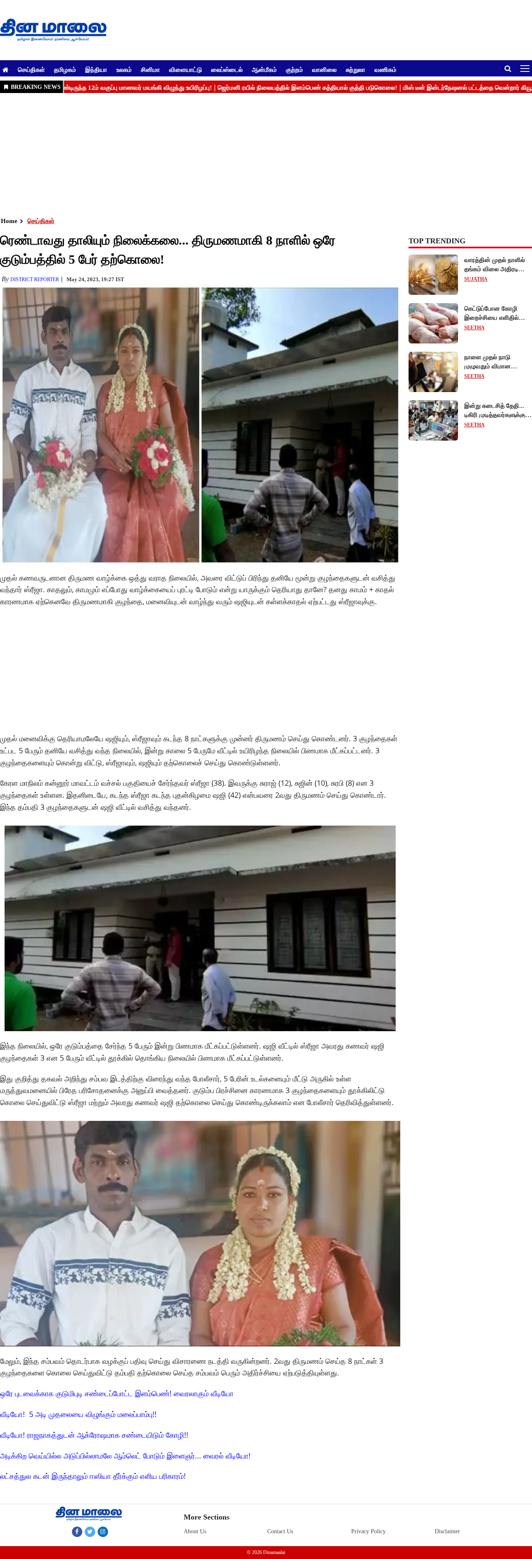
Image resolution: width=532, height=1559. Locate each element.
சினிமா (150, 69)
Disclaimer (447, 1531)
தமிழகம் (65, 69)
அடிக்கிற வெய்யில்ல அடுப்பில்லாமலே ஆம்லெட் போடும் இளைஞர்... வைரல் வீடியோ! (125, 1456)
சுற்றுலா (355, 69)
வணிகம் (385, 69)
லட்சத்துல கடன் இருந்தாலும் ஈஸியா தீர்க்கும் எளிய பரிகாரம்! (93, 1476)
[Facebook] (77, 1531)
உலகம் (124, 69)
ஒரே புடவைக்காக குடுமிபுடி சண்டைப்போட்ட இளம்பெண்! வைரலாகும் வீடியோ (117, 1393)
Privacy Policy (368, 1531)
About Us (195, 1531)
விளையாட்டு (185, 69)
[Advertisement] (249, 154)
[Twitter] (90, 1531)
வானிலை (324, 69)
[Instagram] (103, 1531)
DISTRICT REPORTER (34, 279)
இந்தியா (96, 69)
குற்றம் (294, 69)
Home (9, 221)
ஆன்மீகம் (264, 69)
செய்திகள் (31, 69)
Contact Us (280, 1531)
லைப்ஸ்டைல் (227, 69)
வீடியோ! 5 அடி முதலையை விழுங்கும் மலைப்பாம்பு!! (78, 1414)
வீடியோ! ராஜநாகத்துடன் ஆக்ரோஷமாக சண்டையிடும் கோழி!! (94, 1435)
